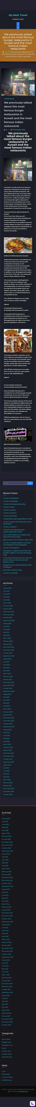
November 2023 (8, 685)
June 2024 (6, 665)
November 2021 (8, 756)
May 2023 (6, 703)
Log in (4, 1071)
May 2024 (6, 668)
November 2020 (8, 791)
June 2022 (6, 735)
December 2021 (8, 753)
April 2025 (6, 635)
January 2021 (7, 785)
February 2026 (8, 606)
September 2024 (9, 656)
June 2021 (6, 771)
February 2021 (7, 782)
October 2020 (7, 794)
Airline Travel (6, 1039)
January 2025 (7, 644)
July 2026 (6, 591)
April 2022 (6, 741)
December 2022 (8, 718)
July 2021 (6, 768)
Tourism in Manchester (11, 498)
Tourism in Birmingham (11, 548)
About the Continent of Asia (12, 570)
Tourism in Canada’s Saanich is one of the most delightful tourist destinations (17, 544)
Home (7, 52)
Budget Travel (6, 1042)
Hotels (4, 1048)
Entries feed (6, 1074)
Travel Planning (9, 99)
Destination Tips (7, 1045)
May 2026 (6, 597)
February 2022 (8, 747)
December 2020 (8, 788)
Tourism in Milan (8, 507)
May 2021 (6, 774)
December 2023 (8, 682)
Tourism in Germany (10, 516)
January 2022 (7, 750)
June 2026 (6, 594)
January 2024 (7, 679)
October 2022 (7, 724)
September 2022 (8, 726)
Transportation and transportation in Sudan (17, 519)
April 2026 (6, 600)
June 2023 (6, 700)
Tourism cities (6, 1051)
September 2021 (8, 762)
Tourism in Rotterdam (10, 501)
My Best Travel (18, 15)
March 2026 (7, 603)
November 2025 (8, 614)
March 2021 (7, 780)
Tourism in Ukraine (9, 510)
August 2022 (7, 729)
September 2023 (8, 691)
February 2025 (8, 641)
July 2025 (6, 626)
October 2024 (7, 653)
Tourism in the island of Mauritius (14, 504)
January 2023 (7, 715)
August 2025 (7, 623)
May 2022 (6, 738)
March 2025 (7, 638)
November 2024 (8, 650)
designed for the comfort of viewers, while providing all (17, 566)
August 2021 (7, 765)
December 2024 (8, 647)
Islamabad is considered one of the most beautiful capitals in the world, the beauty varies (17, 553)
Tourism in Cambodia (10, 573)
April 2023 (6, 706)
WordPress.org (7, 1080)
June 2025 (6, 629)
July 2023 (6, 697)
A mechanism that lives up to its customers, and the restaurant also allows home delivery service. (18, 560)
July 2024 (6, 662)
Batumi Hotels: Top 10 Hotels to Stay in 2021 (18, 540)
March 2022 (7, 744)
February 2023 (8, 712)
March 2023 (7, 709)
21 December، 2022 (19, 129)
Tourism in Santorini (9, 513)
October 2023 (7, 688)
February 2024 (8, 676)
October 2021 (7, 759)
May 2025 (6, 632)
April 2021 (6, 777)
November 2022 (8, 721)
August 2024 (7, 659)
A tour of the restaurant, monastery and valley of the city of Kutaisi (16, 536)
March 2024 (7, 673)
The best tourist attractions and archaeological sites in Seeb (13, 531)
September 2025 (8, 620)
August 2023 (7, 694)
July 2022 (6, 732)
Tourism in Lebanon (10, 527)
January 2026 (7, 609)
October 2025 (7, 617)
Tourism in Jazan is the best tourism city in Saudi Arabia (17, 523)
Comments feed (7, 1077)
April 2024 (6, 670)
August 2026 (7, 588)
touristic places (7, 1054)
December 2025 (8, 611)
